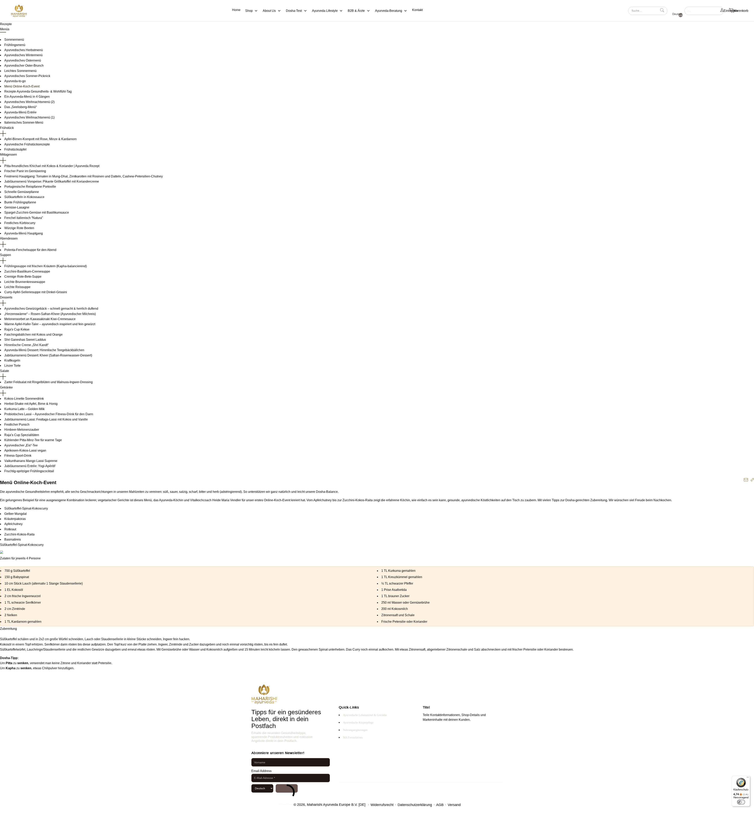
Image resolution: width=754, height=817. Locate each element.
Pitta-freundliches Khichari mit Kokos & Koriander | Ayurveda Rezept (51, 166)
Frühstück (7, 127)
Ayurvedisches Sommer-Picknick (27, 76)
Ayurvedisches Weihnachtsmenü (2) (29, 102)
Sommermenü (14, 39)
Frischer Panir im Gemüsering (25, 171)
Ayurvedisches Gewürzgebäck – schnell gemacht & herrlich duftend (51, 308)
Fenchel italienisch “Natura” (23, 217)
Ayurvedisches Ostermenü (22, 60)
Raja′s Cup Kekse (16, 329)
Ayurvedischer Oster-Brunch (24, 65)
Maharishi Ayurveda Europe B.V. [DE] (336, 805)
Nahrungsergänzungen (355, 730)
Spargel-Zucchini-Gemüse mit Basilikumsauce (36, 212)
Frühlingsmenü (14, 45)
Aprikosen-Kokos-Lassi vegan (25, 450)
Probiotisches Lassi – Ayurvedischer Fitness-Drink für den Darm (48, 414)
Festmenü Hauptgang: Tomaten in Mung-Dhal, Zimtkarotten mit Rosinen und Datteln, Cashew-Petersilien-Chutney (83, 176)
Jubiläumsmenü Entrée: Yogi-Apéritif (29, 466)
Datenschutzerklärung (415, 805)
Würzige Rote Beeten (19, 228)
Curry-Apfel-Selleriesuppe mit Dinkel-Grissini (35, 292)
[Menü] (747, 778)
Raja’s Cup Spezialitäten (21, 435)
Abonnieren (287, 788)
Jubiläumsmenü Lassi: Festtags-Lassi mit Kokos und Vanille (46, 419)
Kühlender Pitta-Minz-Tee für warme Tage (33, 440)
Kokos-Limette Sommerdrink (24, 398)
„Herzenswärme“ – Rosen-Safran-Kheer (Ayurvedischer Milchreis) (50, 314)
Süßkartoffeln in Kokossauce (24, 197)
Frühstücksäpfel (15, 149)
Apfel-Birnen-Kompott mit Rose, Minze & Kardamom (40, 139)
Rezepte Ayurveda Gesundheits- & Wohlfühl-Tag (38, 91)
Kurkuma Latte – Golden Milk (24, 409)
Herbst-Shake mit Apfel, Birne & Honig (31, 403)
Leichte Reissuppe (17, 287)
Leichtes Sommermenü (20, 71)
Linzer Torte (12, 365)
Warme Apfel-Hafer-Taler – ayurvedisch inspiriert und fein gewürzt (49, 324)
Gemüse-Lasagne (16, 207)
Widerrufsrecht (382, 805)
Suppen (5, 255)
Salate (4, 371)
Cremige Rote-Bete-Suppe (22, 276)
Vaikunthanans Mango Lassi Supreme (30, 461)
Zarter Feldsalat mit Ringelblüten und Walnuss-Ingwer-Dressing (48, 382)
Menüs (4, 29)
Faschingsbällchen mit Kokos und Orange (33, 334)
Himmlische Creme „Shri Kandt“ (26, 345)
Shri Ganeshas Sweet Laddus (25, 339)
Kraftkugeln (12, 360)
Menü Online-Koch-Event (21, 86)
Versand (454, 805)
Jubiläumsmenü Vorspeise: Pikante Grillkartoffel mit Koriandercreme (51, 181)
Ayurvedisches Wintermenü (23, 55)
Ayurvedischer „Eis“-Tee (21, 445)
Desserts (6, 297)
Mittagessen (8, 154)
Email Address (261, 771)
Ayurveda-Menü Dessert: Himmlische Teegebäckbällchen (44, 350)
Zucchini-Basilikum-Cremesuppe (27, 271)
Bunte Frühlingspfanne (20, 202)
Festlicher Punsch (16, 424)
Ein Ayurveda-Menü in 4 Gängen (27, 96)
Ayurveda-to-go (15, 81)
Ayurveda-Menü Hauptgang (23, 233)
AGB (440, 805)
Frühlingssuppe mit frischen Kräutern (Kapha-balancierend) (45, 266)
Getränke (6, 387)
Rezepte (6, 24)
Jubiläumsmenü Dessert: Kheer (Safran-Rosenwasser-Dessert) (48, 355)
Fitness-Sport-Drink (17, 455)
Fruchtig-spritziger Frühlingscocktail (29, 471)
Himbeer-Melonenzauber (21, 429)
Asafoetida (399, 589)
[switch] (741, 802)
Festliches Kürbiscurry (19, 223)
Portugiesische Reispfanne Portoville (30, 186)
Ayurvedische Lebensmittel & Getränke (365, 715)
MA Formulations (353, 737)
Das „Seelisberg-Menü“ (20, 107)
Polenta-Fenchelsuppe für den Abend (30, 250)
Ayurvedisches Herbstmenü (23, 50)
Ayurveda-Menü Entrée (20, 112)
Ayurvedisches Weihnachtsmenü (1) (29, 117)
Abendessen (9, 238)
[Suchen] (704, 11)
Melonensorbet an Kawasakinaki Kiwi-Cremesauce (40, 319)
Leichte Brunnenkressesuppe (24, 282)
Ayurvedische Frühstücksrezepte (27, 144)
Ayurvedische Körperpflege (358, 722)
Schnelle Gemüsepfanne (21, 192)
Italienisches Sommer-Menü (23, 122)
